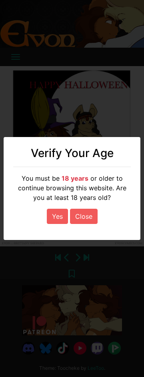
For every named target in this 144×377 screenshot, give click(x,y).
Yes (57, 216)
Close (83, 216)
